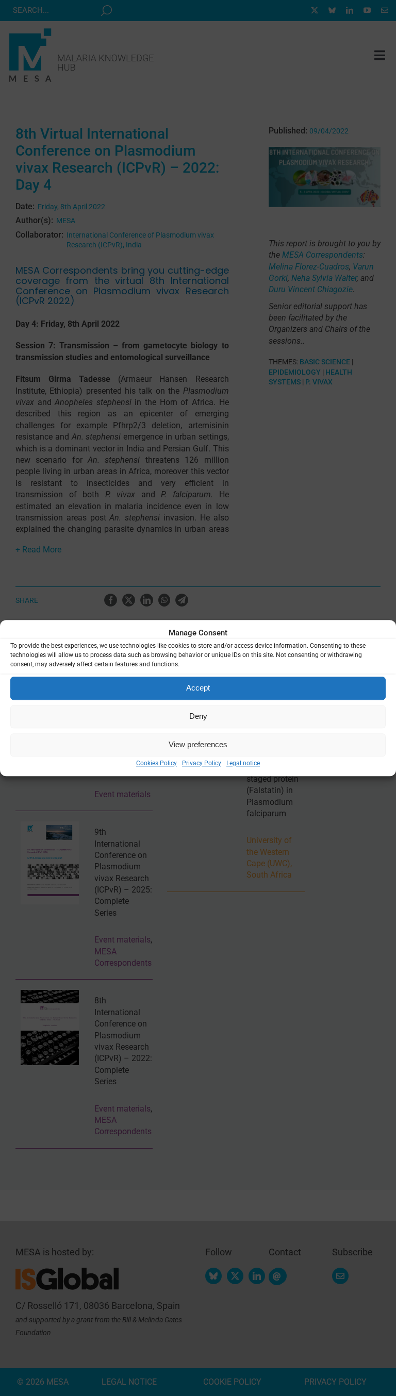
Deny (198, 716)
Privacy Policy (201, 763)
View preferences (198, 744)
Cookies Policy (156, 763)
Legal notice (243, 763)
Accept (198, 687)
